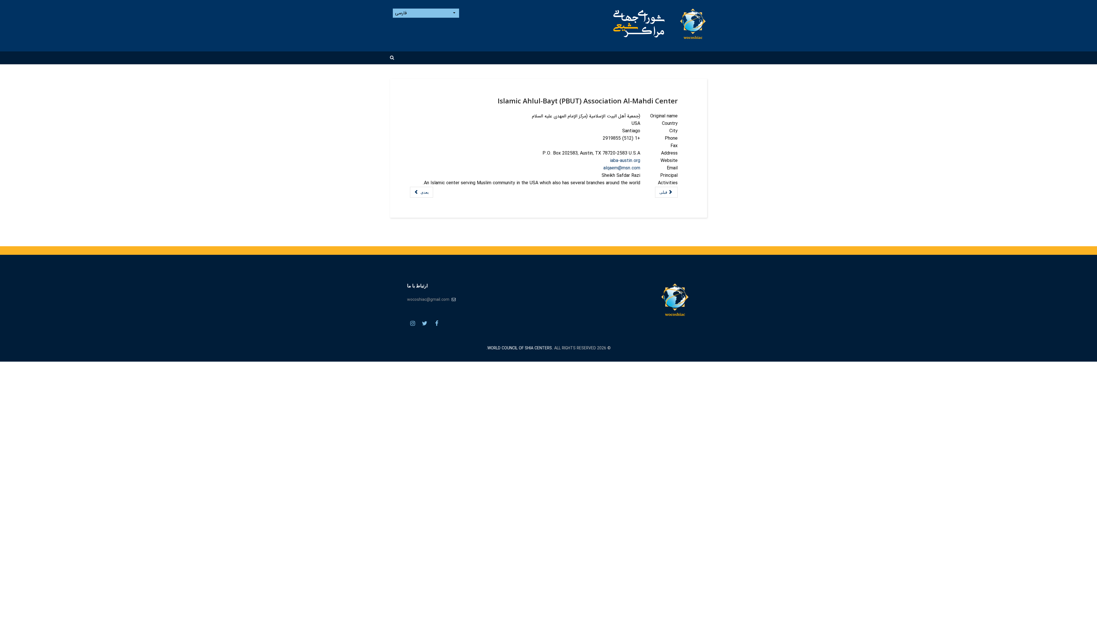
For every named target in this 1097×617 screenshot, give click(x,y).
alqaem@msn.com (621, 168)
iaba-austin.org (625, 160)
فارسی (401, 13)
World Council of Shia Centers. (520, 348)
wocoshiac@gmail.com (428, 300)
